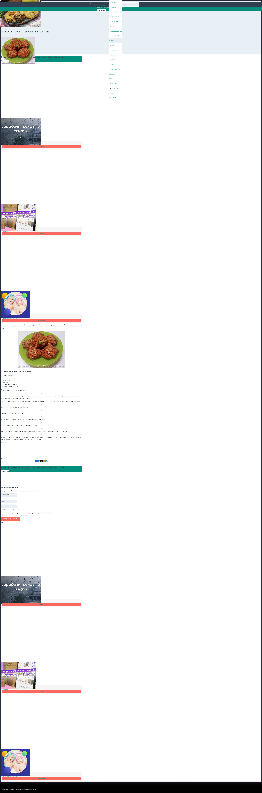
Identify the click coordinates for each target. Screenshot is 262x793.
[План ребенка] (15, 775)
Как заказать (41, 604)
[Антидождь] (21, 603)
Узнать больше (41, 778)
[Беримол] (18, 688)
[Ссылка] (98, 5)
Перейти (41, 691)
